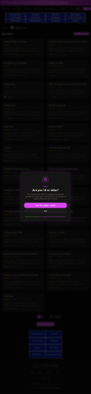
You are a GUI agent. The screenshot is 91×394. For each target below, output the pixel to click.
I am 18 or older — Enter (45, 205)
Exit (45, 211)
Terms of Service (48, 216)
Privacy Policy (60, 216)
